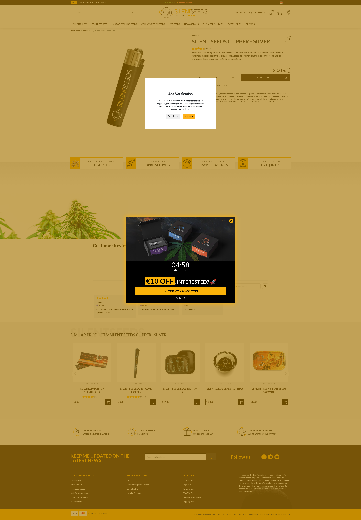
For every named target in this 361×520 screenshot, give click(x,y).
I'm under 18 (173, 116)
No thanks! (180, 297)
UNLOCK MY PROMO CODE (180, 291)
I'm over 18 (189, 116)
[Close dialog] (231, 221)
